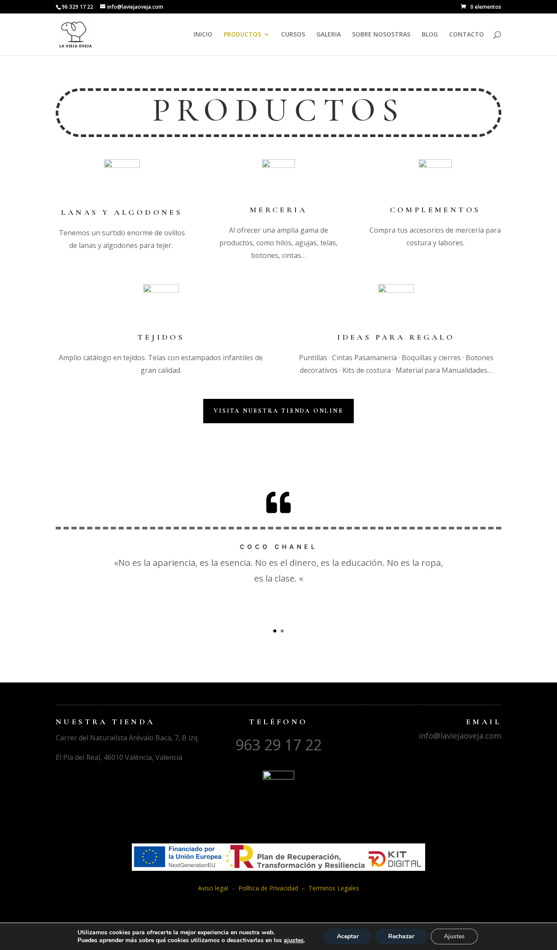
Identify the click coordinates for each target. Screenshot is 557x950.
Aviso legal (215, 888)
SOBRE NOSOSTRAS (381, 34)
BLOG (430, 34)
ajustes (294, 940)
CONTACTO (466, 34)
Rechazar (401, 936)
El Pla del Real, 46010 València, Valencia (119, 757)
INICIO (203, 34)
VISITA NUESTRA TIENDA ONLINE (278, 411)
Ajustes (454, 936)
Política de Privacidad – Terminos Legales (298, 888)
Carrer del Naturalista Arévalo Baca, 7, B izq (127, 738)
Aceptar (348, 936)
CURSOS (293, 34)
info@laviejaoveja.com (460, 735)
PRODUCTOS (242, 34)
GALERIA (328, 34)
